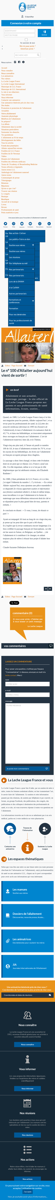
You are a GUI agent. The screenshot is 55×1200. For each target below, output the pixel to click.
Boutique (5, 199)
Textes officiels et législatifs (11, 167)
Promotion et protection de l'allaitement (16, 108)
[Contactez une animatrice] (10, 829)
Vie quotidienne (7, 135)
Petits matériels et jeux (9, 213)
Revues (4, 207)
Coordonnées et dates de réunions (18, 995)
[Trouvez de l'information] (27, 848)
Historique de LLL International (13, 89)
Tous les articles (7, 143)
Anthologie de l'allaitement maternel (15, 172)
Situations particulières (10, 130)
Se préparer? (6, 122)
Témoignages (6, 180)
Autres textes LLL (8, 170)
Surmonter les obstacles (10, 132)
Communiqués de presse (10, 178)
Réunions (5, 186)
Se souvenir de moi (27, 43)
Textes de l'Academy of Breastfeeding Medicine (19, 164)
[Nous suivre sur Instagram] (14, 62)
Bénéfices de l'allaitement (11, 119)
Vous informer (7, 97)
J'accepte (27, 1191)
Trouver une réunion (9, 191)
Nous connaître (7, 73)
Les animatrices (7, 76)
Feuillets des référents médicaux (13, 162)
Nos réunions (27, 1135)
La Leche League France (10, 81)
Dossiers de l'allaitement (10, 159)
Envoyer (31, 366)
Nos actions (27, 1179)
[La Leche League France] (27, 7)
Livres (3, 205)
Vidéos (3, 156)
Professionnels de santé (10, 210)
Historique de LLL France (11, 87)
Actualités (5, 111)
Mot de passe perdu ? (28, 46)
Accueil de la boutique (9, 202)
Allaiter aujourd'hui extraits (11, 148)
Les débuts (5, 124)
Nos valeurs (5, 79)
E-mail (8, 690)
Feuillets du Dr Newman (10, 154)
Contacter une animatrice (10, 100)
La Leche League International (13, 84)
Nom (7, 680)
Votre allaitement (8, 113)
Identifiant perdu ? (28, 49)
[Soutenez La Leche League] (45, 829)
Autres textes (6, 175)
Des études (5, 105)
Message (8, 701)
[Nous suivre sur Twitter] (23, 62)
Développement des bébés (11, 140)
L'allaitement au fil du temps (12, 138)
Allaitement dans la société (11, 127)
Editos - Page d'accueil (13, 366)
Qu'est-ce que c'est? (8, 188)
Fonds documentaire (9, 145)
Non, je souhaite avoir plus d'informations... (27, 1196)
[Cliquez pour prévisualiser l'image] (27, 345)
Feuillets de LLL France (10, 151)
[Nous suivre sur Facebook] (18, 62)
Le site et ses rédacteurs (10, 92)
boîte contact (10, 675)
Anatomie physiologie (9, 116)
